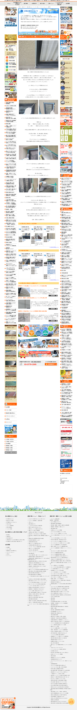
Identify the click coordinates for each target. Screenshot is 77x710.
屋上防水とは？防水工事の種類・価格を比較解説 (11, 155)
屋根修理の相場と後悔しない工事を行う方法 (66, 218)
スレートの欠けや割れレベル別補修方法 (66, 241)
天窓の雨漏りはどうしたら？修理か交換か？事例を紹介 (61, 580)
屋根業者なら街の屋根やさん (11, 550)
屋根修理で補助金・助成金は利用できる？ (66, 323)
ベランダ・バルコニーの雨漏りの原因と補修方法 (11, 158)
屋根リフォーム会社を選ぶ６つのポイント (66, 276)
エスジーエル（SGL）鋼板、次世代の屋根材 (59, 667)
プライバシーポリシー (10, 416)
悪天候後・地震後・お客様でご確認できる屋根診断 (60, 525)
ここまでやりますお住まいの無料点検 (59, 3)
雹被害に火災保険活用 (55, 699)
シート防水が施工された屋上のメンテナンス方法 (11, 145)
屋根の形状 (8, 197)
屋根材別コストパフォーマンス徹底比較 (11, 245)
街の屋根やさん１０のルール (11, 522)
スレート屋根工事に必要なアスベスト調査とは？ (11, 316)
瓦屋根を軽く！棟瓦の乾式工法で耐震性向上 (59, 618)
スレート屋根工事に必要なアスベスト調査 (58, 624)
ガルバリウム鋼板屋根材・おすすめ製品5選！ (59, 544)
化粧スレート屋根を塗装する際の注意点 (65, 256)
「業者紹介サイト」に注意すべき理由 (66, 367)
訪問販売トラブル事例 (66, 349)
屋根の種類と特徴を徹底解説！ (10, 103)
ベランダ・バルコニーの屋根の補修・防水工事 (37, 546)
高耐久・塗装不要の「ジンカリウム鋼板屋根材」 (59, 629)
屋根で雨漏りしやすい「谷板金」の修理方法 (10, 224)
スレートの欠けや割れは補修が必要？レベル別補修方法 (61, 567)
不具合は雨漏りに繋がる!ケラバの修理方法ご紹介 (11, 130)
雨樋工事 (67, 77)
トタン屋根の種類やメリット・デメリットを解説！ (60, 568)
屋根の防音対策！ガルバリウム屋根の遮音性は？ (66, 205)
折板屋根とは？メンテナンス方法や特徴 (66, 250)
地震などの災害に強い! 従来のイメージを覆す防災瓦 (60, 621)
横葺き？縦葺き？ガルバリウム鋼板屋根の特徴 (66, 199)
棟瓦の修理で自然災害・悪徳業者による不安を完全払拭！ (61, 594)
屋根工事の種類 (66, 58)
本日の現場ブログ (9, 538)
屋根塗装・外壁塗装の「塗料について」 (58, 526)
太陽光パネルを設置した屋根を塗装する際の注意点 (38, 600)
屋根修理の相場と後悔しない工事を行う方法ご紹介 (38, 561)
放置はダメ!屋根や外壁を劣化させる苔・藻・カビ (11, 255)
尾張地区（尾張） (9, 447)
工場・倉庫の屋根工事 (66, 404)
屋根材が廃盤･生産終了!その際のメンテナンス (11, 258)
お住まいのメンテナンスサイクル (57, 647)
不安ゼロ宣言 (8, 523)
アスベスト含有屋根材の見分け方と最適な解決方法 (60, 623)
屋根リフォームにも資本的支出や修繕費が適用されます (38, 569)
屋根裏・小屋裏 (9, 209)
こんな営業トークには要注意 (66, 347)
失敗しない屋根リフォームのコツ (66, 215)
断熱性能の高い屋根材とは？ (9, 307)
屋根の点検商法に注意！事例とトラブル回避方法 (66, 353)
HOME (19, 7)
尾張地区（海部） (9, 445)
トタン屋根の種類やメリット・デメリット (66, 247)
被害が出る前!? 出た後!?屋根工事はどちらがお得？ (66, 344)
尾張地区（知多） (9, 449)
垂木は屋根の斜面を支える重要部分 (35, 574)
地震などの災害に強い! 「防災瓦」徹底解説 (66, 299)
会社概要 (68, 3)
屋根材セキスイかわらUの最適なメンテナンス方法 (66, 262)
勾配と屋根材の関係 (10, 217)
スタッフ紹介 (8, 410)
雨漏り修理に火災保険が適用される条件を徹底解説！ (60, 703)
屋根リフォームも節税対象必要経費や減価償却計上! (66, 416)
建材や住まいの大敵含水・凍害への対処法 (10, 215)
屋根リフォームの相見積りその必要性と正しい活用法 (66, 333)
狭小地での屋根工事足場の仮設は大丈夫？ (66, 268)
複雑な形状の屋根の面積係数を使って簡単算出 (11, 195)
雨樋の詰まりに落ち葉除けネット (34, 595)
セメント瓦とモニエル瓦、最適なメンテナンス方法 (60, 573)
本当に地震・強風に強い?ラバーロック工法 (11, 190)
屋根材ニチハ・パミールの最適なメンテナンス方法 (66, 259)
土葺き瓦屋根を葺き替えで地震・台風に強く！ (11, 167)
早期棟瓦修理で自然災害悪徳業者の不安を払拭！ (11, 171)
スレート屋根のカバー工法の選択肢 (66, 238)
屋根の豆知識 (8, 242)
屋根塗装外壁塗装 (67, 97)
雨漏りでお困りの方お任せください (35, 527)
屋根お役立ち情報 (65, 278)
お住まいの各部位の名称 (11, 105)
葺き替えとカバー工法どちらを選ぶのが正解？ (66, 230)
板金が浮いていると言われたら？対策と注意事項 (66, 356)
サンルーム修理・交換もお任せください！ (66, 387)
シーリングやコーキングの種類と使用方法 (11, 180)
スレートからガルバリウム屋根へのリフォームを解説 (66, 181)
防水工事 (67, 82)
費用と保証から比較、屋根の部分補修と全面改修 (66, 224)
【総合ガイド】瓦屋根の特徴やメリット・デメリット (60, 559)
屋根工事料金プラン (32, 523)
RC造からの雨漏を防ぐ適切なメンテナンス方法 (59, 631)
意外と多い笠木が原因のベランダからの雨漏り (11, 133)
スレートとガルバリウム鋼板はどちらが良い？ (66, 178)
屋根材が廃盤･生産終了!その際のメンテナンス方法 (60, 591)
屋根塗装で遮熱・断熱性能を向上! (66, 311)
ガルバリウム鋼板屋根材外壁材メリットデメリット (66, 202)
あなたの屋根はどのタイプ (55, 521)
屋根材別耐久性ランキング (9, 248)
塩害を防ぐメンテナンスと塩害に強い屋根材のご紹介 (60, 675)
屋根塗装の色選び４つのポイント (65, 305)
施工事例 (26, 3)
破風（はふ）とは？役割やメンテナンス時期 (11, 322)
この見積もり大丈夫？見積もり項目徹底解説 (66, 341)
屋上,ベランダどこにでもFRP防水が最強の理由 (11, 152)
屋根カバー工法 (68, 68)
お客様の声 (34, 3)
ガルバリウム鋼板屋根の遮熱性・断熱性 (66, 190)
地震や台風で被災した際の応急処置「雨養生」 (11, 186)
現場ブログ (24, 7)
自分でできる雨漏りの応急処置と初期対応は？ (66, 314)
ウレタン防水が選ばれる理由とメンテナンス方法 (11, 142)
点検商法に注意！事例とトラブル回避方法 (36, 532)
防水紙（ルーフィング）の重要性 (57, 654)
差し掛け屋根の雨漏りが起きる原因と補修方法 (11, 207)
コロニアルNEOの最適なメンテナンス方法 (66, 265)
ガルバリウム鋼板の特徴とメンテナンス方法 (11, 278)
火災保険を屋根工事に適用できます (35, 545)
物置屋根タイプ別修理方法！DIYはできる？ (66, 384)
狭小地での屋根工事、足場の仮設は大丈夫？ (59, 539)
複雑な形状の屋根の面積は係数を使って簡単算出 (59, 606)
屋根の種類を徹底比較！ (64, 233)
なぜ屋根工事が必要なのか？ (66, 212)
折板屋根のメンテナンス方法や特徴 (57, 570)
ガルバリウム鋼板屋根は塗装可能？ (66, 187)
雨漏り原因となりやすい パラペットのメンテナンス (38, 580)
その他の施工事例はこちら (54, 247)
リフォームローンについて (33, 567)
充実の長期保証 (9, 527)
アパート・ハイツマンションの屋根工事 (66, 407)
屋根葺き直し (68, 87)
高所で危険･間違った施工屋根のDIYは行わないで (11, 284)
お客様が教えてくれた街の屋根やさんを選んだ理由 (15, 539)
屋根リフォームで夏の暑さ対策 (34, 548)
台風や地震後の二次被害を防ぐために (66, 290)
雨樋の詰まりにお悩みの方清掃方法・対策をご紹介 (66, 396)
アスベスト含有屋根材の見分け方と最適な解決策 (11, 232)
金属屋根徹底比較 (54, 663)
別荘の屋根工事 (64, 410)
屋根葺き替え (68, 63)
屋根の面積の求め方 (10, 192)
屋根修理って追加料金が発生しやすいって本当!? (66, 359)
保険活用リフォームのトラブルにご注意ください (66, 364)
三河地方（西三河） (10, 439)
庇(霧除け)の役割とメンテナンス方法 (10, 177)
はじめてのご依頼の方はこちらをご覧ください (37, 518)
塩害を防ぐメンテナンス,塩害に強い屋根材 (11, 251)
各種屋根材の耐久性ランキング (56, 659)
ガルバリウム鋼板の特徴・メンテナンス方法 (59, 628)
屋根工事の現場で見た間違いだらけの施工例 (66, 302)
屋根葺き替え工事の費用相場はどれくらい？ (66, 221)
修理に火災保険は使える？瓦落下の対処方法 (66, 287)
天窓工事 (67, 102)
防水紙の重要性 (9, 237)
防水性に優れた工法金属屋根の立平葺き (10, 183)
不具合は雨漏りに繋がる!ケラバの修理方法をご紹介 (60, 588)
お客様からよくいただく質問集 (56, 530)
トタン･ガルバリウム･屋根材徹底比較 (10, 268)
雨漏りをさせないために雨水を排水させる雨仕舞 (11, 221)
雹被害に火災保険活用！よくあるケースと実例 (66, 320)
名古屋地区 (8, 443)
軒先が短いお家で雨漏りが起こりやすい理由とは (11, 229)
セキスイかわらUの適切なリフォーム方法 (58, 531)
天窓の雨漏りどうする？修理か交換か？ (11, 303)
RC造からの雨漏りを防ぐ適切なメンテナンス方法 (11, 294)
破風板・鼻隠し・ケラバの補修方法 (57, 578)
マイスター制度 (9, 528)
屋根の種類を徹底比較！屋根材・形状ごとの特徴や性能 (61, 560)
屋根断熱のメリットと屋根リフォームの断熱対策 (11, 310)
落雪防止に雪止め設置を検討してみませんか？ (37, 587)
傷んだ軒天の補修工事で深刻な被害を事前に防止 (11, 136)
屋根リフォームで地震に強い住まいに (35, 543)
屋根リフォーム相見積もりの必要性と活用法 (36, 564)
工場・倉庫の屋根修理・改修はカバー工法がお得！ (66, 390)
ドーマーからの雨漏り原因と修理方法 (10, 300)
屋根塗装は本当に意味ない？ (9, 112)
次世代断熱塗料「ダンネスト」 (64, 308)
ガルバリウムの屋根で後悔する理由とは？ (10, 272)
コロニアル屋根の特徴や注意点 (65, 244)
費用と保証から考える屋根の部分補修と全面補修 (37, 571)
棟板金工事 (67, 92)
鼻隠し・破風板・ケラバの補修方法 (11, 126)
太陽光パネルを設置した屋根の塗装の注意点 (66, 253)
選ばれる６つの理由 (9, 520)
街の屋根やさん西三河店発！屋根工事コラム (14, 541)
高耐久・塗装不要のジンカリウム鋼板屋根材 (11, 281)
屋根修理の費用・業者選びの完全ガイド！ (11, 108)
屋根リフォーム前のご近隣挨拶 (34, 530)
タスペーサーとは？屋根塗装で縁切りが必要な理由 (60, 586)
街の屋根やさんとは (9, 518)
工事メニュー (51, 3)
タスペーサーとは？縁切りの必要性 (10, 139)
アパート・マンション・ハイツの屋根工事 (36, 551)
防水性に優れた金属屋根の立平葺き (57, 668)
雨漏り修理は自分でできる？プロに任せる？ (11, 115)
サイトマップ (8, 422)
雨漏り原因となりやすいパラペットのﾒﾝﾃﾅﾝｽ (11, 149)
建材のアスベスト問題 (10, 234)
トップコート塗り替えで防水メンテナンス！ (11, 319)
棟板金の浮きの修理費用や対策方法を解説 (11, 121)
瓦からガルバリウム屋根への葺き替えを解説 (66, 184)
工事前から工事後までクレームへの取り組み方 (66, 338)
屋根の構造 (8, 123)
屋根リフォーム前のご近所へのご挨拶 (65, 335)
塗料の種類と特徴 (66, 427)
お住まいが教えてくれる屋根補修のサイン (66, 227)
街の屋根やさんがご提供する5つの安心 (17, 3)
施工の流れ (42, 3)
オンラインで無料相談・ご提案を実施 (35, 520)
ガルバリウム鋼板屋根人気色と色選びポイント (66, 193)
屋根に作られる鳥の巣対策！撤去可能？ (66, 402)
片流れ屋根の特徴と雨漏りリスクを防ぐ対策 (11, 200)
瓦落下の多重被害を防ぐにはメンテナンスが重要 (66, 284)
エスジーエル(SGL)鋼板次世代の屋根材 (11, 275)
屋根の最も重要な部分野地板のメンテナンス (10, 240)
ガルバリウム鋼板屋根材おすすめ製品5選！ (66, 196)
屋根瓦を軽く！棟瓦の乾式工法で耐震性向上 (66, 293)
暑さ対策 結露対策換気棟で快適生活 (10, 212)
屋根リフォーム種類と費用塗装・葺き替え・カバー (66, 236)
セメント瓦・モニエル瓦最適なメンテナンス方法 (11, 164)
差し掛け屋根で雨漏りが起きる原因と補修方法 (59, 685)
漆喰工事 (67, 73)
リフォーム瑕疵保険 (9, 525)
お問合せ (8, 419)
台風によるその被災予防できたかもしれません (66, 281)
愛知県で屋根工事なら (10, 413)
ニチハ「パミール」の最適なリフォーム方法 (59, 533)
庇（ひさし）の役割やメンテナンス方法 (11, 297)
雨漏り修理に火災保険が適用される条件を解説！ (66, 317)
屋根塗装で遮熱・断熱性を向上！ (57, 613)
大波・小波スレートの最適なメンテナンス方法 (11, 174)
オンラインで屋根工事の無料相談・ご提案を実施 (66, 330)
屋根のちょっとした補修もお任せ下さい (36, 528)
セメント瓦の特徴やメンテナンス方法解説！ (11, 161)
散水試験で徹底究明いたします (34, 540)
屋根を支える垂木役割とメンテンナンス (10, 288)
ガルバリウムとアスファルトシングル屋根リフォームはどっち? (11, 264)
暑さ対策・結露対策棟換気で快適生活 (57, 609)
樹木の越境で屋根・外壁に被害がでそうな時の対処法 (66, 362)
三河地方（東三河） (10, 441)
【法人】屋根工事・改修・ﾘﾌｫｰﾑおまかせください (66, 413)
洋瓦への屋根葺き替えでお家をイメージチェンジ (11, 261)
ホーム (8, 3)
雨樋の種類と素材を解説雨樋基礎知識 (11, 313)
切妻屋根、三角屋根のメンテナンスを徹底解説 (11, 203)
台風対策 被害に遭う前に (33, 541)
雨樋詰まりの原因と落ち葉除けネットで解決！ (66, 399)
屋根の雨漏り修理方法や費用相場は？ (11, 291)
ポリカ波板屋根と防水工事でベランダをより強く (66, 393)
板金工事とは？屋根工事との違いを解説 (11, 118)
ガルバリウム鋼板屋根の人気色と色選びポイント (59, 555)
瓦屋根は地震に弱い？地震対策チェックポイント (66, 296)
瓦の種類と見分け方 (10, 226)
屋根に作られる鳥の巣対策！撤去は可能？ (36, 597)
